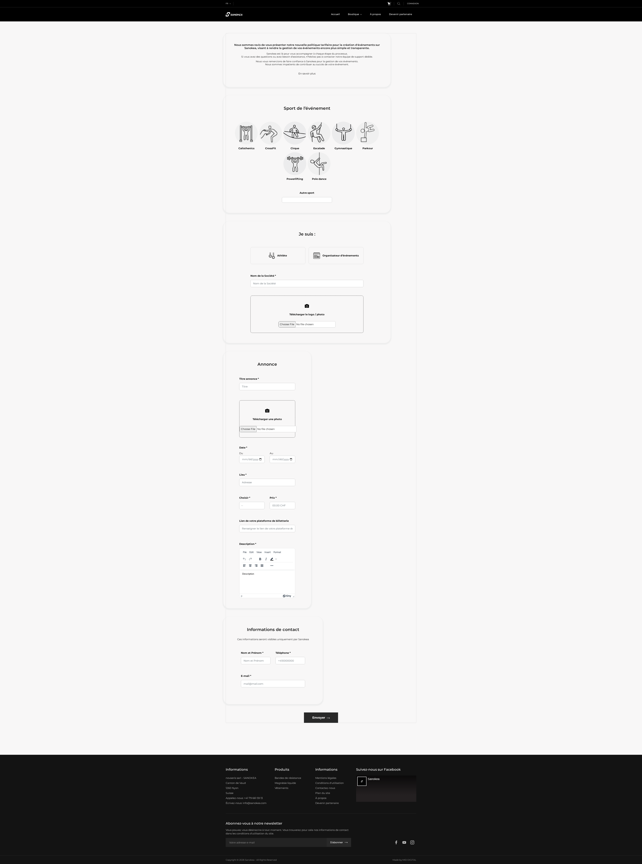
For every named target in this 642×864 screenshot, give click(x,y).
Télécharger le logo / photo (307, 314)
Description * (247, 543)
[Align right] (256, 565)
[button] (273, 559)
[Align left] (244, 565)
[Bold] (260, 559)
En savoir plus (306, 73)
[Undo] (244, 559)
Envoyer (318, 717)
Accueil (335, 14)
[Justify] (262, 565)
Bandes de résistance (288, 778)
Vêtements (281, 788)
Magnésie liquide (285, 783)
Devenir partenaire (400, 14)
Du (241, 453)
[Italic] (266, 559)
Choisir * (244, 497)
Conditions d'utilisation (329, 783)
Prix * (273, 497)
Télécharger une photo (267, 419)
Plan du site (322, 793)
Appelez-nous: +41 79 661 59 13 (244, 798)
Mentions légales (325, 778)
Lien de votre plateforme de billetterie (264, 520)
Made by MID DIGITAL (404, 859)
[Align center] (250, 565)
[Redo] (250, 559)
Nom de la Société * (263, 275)
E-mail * (246, 675)
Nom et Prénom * (252, 652)
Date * (243, 447)
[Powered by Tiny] (287, 595)
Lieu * (243, 474)
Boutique (354, 14)
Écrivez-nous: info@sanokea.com (246, 803)
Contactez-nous (325, 788)
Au (271, 453)
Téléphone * (283, 652)
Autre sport (307, 192)
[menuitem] (245, 552)
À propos (375, 14)
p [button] (241, 595)
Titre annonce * (249, 378)
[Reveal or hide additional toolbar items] (272, 565)
